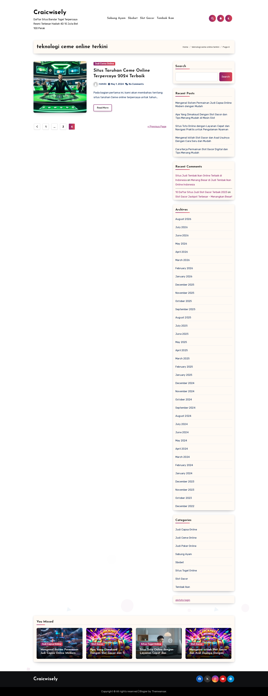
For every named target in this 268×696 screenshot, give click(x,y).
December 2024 (184, 383)
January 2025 (183, 374)
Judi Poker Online (185, 545)
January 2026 (183, 276)
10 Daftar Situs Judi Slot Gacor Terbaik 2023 (201, 192)
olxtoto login (182, 600)
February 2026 (184, 268)
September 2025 (185, 309)
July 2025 (181, 325)
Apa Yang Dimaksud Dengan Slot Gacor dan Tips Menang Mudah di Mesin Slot (201, 116)
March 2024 (182, 456)
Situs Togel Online (186, 570)
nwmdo (103, 84)
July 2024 (181, 424)
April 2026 (181, 251)
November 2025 (184, 292)
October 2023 (183, 498)
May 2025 (181, 342)
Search (180, 66)
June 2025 (181, 333)
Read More (102, 107)
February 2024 (184, 465)
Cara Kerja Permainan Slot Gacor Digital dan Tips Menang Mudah (201, 151)
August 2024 (183, 415)
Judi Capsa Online (186, 529)
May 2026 (181, 243)
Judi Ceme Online (104, 63)
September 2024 (185, 407)
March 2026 (182, 260)
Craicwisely (50, 12)
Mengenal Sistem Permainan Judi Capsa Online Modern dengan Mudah (203, 104)
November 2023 (184, 489)
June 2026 (182, 235)
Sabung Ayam (116, 18)
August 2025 (183, 317)
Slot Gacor (147, 18)
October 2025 (183, 301)
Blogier (143, 691)
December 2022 (184, 506)
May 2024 (181, 440)
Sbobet (133, 18)
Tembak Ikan (165, 18)
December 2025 (184, 284)
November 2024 (184, 391)
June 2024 (182, 432)
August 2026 (183, 219)
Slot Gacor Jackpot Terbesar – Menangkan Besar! (203, 196)
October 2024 (183, 399)
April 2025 (181, 350)
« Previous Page (156, 126)
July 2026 (181, 227)
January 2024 (183, 473)
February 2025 (184, 366)
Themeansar (159, 691)
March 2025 (182, 358)
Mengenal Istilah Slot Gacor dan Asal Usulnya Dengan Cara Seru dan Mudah (202, 139)
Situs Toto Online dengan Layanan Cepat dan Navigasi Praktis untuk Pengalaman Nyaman (202, 128)
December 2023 (184, 481)
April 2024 (181, 448)
